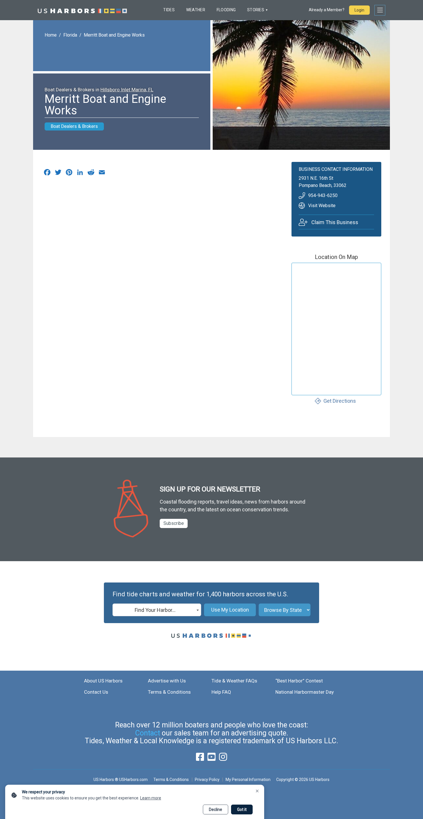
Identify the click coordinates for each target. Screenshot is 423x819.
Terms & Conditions (169, 692)
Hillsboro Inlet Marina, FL (126, 89)
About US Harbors (103, 681)
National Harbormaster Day (304, 692)
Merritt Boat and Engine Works (114, 35)
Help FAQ (221, 692)
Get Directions (339, 401)
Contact (147, 733)
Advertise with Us (167, 681)
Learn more (150, 798)
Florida (70, 35)
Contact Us (96, 692)
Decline (215, 809)
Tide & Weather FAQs (234, 681)
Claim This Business (334, 222)
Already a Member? (326, 9)
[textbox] (157, 610)
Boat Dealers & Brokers (74, 126)
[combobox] (157, 610)
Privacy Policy (207, 780)
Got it (242, 809)
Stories (255, 9)
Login (359, 10)
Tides (168, 9)
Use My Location (230, 610)
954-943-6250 (323, 195)
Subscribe (173, 523)
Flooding (226, 9)
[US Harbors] (82, 10)
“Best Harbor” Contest (299, 681)
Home (51, 35)
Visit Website (322, 205)
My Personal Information (248, 780)
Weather (195, 9)
